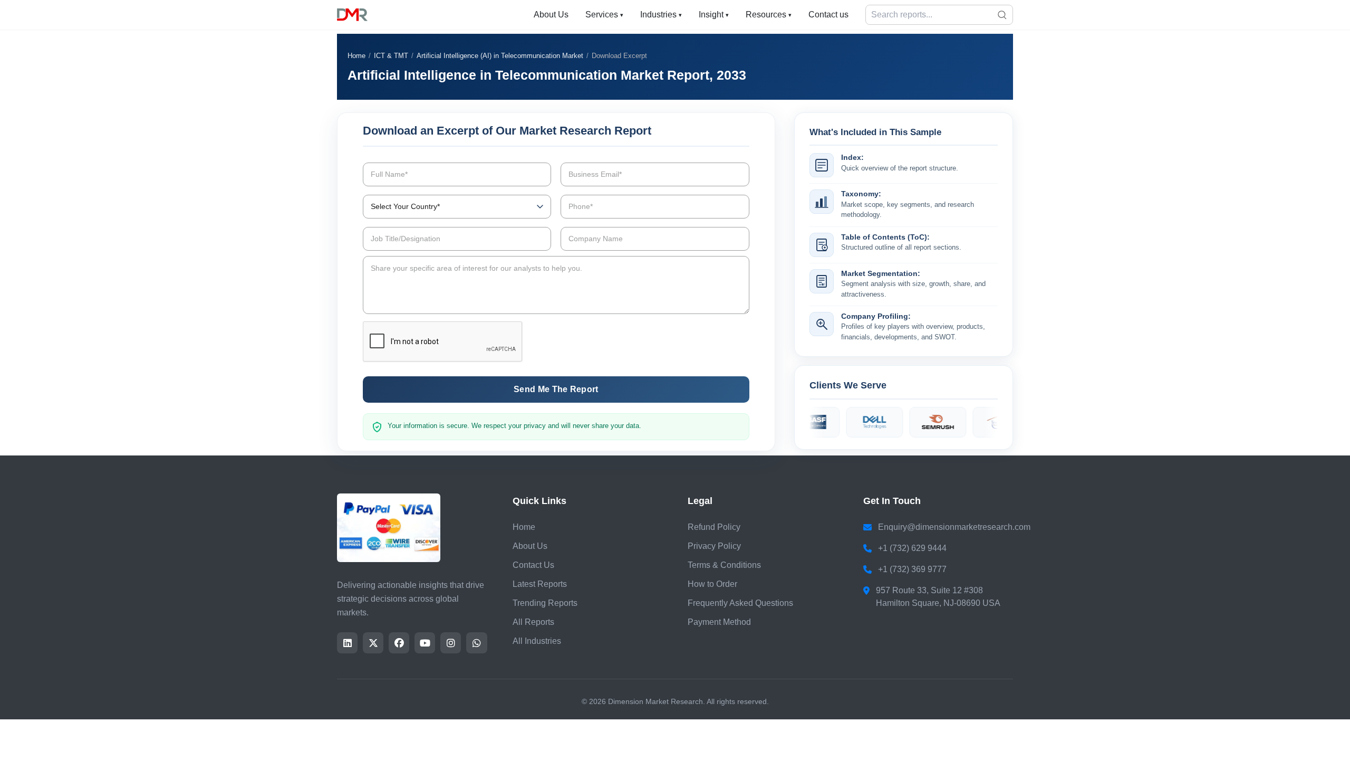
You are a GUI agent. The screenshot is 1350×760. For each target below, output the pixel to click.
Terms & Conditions (724, 564)
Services (604, 14)
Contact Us (533, 564)
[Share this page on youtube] (424, 642)
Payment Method (719, 622)
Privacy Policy (714, 546)
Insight (714, 14)
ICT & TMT (391, 56)
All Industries (537, 640)
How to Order (712, 584)
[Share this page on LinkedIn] (347, 642)
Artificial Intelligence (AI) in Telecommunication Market (500, 56)
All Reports (533, 622)
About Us (551, 14)
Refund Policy (714, 526)
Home (356, 56)
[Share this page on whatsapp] (476, 642)
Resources (769, 14)
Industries (661, 14)
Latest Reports (540, 584)
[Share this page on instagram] (450, 642)
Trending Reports (545, 602)
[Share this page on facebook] (399, 642)
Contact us (828, 14)
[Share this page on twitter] (373, 642)
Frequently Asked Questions (740, 602)
